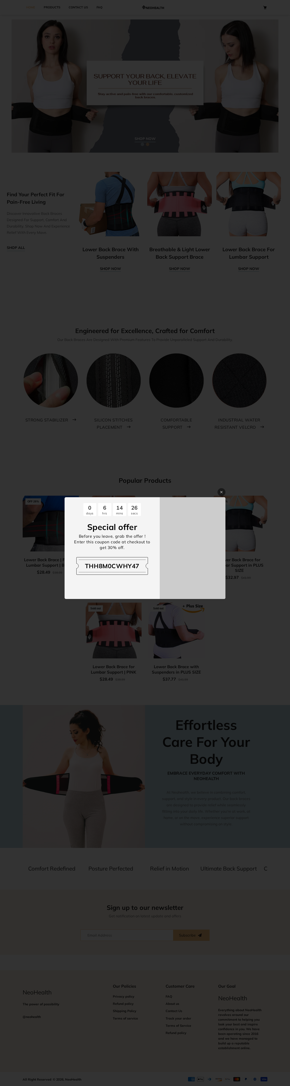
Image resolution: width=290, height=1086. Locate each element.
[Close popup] (221, 492)
